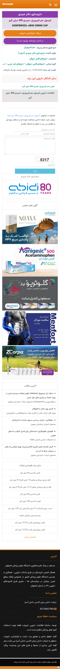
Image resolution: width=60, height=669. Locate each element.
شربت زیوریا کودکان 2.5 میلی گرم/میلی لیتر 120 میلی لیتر (30, 508)
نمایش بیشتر (30, 537)
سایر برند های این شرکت (30, 465)
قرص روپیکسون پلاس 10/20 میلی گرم (30, 529)
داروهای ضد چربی (16, 64)
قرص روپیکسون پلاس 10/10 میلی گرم (30, 522)
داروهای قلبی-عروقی (35, 64)
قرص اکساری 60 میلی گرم (30, 473)
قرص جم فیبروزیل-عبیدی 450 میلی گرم (38, 86)
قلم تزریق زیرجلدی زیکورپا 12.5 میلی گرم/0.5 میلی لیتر (30, 487)
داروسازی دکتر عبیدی (30, 14)
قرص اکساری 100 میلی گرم (30, 501)
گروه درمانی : (50, 64)
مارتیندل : (52, 58)
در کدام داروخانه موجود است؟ (30, 41)
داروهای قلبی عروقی (38, 59)
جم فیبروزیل (29, 47)
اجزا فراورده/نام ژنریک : (45, 48)
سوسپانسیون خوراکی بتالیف (30, 515)
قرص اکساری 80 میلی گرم (30, 494)
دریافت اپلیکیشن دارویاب (30, 33)
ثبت (35, 171)
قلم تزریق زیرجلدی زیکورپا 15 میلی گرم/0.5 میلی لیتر (30, 480)
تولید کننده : (50, 53)
